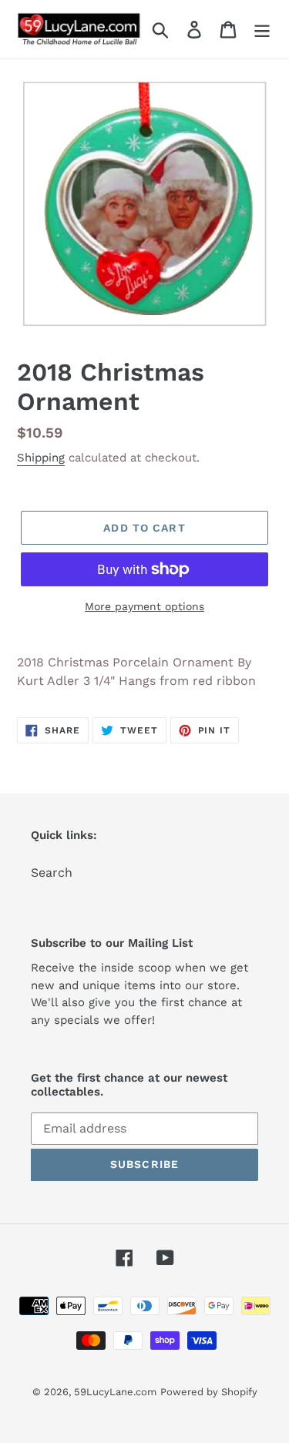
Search (51, 872)
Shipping (41, 458)
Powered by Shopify (208, 1392)
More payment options (144, 606)
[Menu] (262, 29)
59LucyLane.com (115, 1392)
